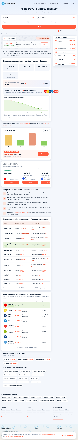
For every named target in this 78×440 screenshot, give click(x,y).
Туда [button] (4, 22)
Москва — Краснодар (24, 374)
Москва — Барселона (38, 374)
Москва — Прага (36, 382)
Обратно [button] (29, 22)
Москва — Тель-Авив (23, 382)
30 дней (46, 130)
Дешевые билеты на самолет (8, 33)
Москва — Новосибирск (10, 374)
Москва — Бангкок (25, 371)
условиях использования (47, 434)
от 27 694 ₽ (24, 245)
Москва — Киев (34, 378)
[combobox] (20, 17)
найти (46, 233)
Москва (23, 33)
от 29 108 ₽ (25, 233)
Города (18, 33)
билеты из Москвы (25, 123)
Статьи (73, 3)
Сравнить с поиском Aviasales (68, 31)
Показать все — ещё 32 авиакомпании (26, 347)
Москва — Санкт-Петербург (11, 371)
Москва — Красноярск (9, 382)
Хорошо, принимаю (67, 435)
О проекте (65, 3)
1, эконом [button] (54, 22)
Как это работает (54, 3)
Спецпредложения (40, 3)
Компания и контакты (62, 431)
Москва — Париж (23, 378)
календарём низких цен (21, 212)
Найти (44, 44)
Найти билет (43, 154)
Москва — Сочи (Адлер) (10, 378)
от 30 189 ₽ (24, 228)
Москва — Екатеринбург (39, 371)
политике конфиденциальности (13, 436)
